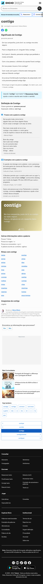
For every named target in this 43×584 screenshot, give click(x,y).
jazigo (3, 255)
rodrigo (3, 281)
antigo (3, 262)
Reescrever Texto (32, 94)
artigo (23, 259)
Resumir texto (6, 487)
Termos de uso (27, 518)
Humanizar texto (28, 478)
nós (12, 411)
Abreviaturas (6, 526)
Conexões (26, 499)
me (22, 411)
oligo (23, 284)
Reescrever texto (7, 475)
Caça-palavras (6, 503)
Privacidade (26, 533)
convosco (31, 406)
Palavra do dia (6, 533)
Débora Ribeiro (16, 310)
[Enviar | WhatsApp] (6, 30)
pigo (2, 295)
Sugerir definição (28, 529)
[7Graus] (16, 573)
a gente (5, 411)
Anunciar (25, 537)
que (4, 415)
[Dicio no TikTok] (21, 562)
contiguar (21, 438)
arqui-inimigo (26, 295)
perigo (3, 259)
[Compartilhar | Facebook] (2, 30)
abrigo (24, 273)
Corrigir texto (6, 483)
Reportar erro (27, 522)
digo (23, 262)
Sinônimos (26, 460)
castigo (24, 277)
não (10, 328)
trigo (2, 270)
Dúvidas (4, 537)
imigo (3, 284)
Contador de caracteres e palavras (30, 483)
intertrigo (25, 288)
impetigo (4, 288)
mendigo (24, 266)
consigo (4, 277)
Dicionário (5, 460)
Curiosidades (6, 529)
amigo (3, 273)
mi (26, 411)
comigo (24, 281)
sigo (23, 270)
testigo (24, 292)
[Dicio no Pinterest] (25, 562)
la (35, 411)
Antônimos (26, 463)
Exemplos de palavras (8, 522)
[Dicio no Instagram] (13, 562)
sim (4, 328)
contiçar (21, 423)
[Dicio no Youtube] (17, 562)
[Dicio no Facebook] (29, 562)
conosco (21, 406)
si (17, 411)
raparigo (4, 292)
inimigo (3, 266)
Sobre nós (26, 540)
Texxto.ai (25, 487)
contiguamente (21, 434)
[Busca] (40, 8)
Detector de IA (27, 475)
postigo (24, 255)
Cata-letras (5, 499)
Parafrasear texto (7, 479)
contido (21, 427)
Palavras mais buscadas (9, 518)
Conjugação (5, 463)
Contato (25, 526)
